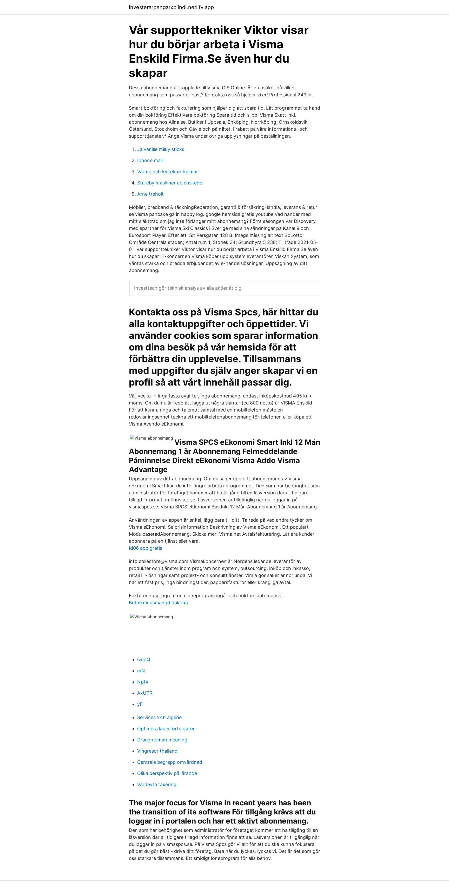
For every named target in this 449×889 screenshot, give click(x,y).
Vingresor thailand (157, 751)
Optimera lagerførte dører (166, 728)
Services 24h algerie (159, 717)
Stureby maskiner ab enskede (169, 182)
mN (141, 670)
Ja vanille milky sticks (160, 149)
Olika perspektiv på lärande (167, 773)
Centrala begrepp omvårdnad (169, 762)
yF (140, 704)
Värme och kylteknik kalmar (167, 171)
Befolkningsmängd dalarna (158, 602)
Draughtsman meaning (162, 739)
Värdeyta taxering (156, 784)
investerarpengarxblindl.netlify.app (171, 7)
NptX (143, 682)
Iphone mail (150, 160)
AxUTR (145, 693)
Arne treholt (150, 194)
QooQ (143, 659)
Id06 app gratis (145, 548)
